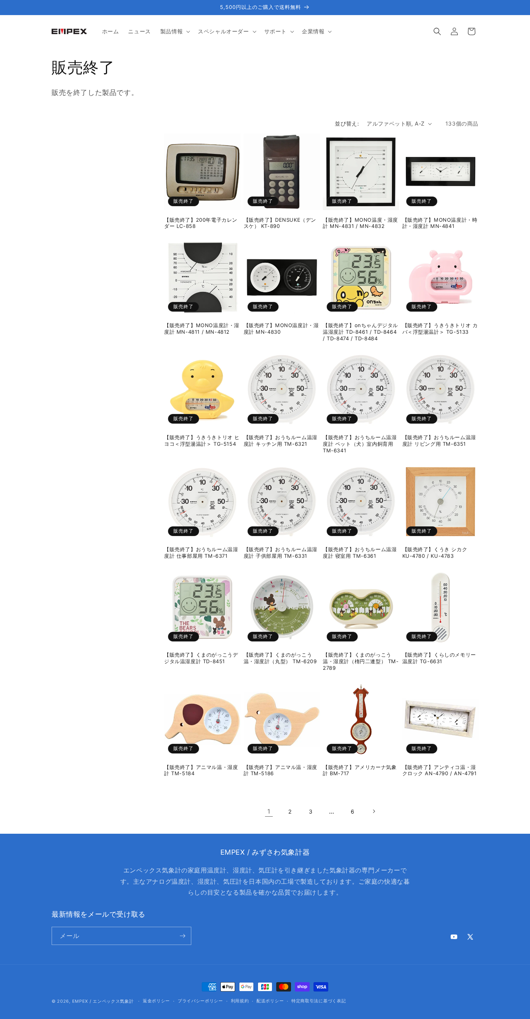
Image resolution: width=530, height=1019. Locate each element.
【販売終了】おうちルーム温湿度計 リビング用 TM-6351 (439, 440)
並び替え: (347, 123)
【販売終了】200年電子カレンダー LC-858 (200, 223)
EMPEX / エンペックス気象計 (103, 1001)
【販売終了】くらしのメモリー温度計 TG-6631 (439, 658)
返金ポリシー (156, 1000)
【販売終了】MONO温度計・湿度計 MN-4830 (281, 328)
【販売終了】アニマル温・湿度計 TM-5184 (201, 770)
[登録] (182, 936)
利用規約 (240, 1000)
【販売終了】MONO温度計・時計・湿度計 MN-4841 (440, 223)
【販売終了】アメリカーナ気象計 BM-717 (360, 770)
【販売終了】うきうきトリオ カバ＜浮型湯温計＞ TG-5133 (440, 328)
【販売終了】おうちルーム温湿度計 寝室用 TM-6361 (360, 552)
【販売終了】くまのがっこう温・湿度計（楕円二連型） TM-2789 (361, 661)
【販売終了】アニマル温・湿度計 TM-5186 (280, 770)
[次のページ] (373, 811)
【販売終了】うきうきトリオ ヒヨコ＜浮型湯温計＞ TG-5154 (202, 440)
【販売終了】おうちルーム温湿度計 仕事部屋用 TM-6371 (201, 552)
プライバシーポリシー (200, 1000)
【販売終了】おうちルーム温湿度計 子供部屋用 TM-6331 (280, 552)
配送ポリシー (270, 1000)
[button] (174, 31)
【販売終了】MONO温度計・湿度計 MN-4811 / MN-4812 (201, 328)
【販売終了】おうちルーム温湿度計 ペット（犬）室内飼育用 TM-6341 (360, 443)
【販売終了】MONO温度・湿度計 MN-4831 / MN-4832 (360, 223)
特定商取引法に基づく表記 (318, 1000)
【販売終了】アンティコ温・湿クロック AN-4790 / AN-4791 (439, 770)
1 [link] (268, 811)
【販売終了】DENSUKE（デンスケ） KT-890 (280, 223)
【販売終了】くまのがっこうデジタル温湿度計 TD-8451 (201, 658)
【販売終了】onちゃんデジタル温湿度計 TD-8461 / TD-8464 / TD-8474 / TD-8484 (360, 331)
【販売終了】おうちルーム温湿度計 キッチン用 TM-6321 (280, 440)
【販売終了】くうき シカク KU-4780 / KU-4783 (435, 552)
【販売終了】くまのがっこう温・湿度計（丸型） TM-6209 (280, 658)
